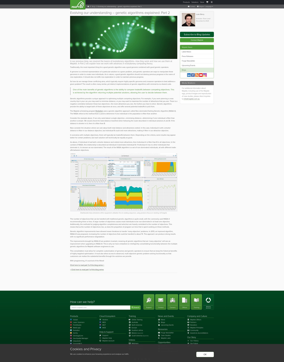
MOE (104, 327)
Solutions (194, 2)
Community (194, 330)
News (160, 316)
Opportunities (164, 342)
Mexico (137, 333)
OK (205, 354)
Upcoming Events (188, 65)
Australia (135, 322)
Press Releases (187, 56)
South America (140, 335)
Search (136, 307)
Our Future (194, 343)
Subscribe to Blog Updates (197, 34)
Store (202, 2)
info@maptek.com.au (192, 99)
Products (186, 2)
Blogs (94, 6)
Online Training (137, 319)
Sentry (75, 333)
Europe (134, 327)
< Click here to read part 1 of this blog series (87, 269)
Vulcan (75, 319)
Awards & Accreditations (199, 333)
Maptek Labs (166, 338)
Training (132, 316)
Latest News (186, 51)
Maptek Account (108, 341)
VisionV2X (77, 341)
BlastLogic (77, 327)
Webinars (135, 343)
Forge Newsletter (188, 61)
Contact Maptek (197, 40)
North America (137, 325)
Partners (193, 322)
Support (105, 335)
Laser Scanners (78, 322)
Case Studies (166, 335)
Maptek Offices (195, 319)
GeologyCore (78, 335)
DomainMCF (77, 343)
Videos (132, 340)
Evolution (99, 111)
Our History (194, 341)
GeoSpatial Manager (80, 338)
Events (171, 316)
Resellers (193, 325)
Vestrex (105, 319)
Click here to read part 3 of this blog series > (87, 265)
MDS (104, 322)
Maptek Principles (196, 327)
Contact (192, 6)
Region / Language (205, 6)
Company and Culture (197, 316)
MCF (104, 325)
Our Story (191, 337)
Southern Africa (137, 330)
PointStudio (77, 325)
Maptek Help (107, 338)
